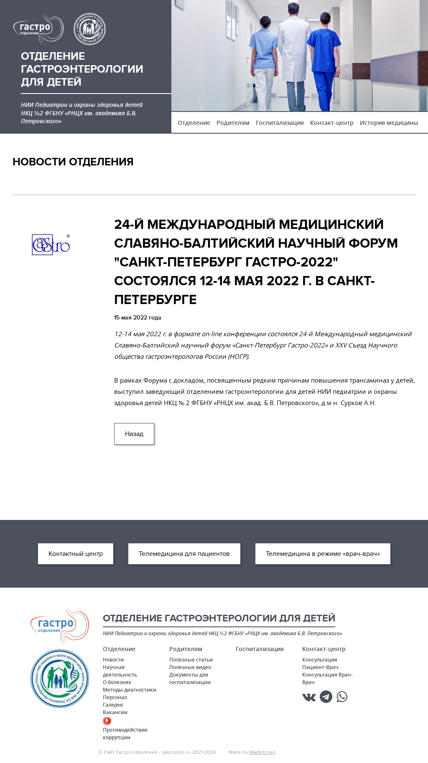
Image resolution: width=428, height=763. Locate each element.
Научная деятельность (120, 671)
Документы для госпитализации (190, 678)
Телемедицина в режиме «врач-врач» (323, 554)
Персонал (115, 697)
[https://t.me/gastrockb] (326, 696)
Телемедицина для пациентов (184, 554)
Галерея (113, 704)
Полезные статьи (191, 659)
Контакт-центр (332, 123)
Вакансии (115, 712)
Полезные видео (190, 667)
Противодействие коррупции (125, 733)
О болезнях (117, 682)
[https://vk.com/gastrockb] (309, 696)
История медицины (389, 123)
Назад (134, 434)
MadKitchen (262, 752)
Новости (113, 659)
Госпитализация (280, 123)
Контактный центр (75, 554)
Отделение (194, 123)
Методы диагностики (129, 689)
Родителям (233, 123)
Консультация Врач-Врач (327, 678)
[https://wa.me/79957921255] (341, 696)
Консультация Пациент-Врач (320, 663)
